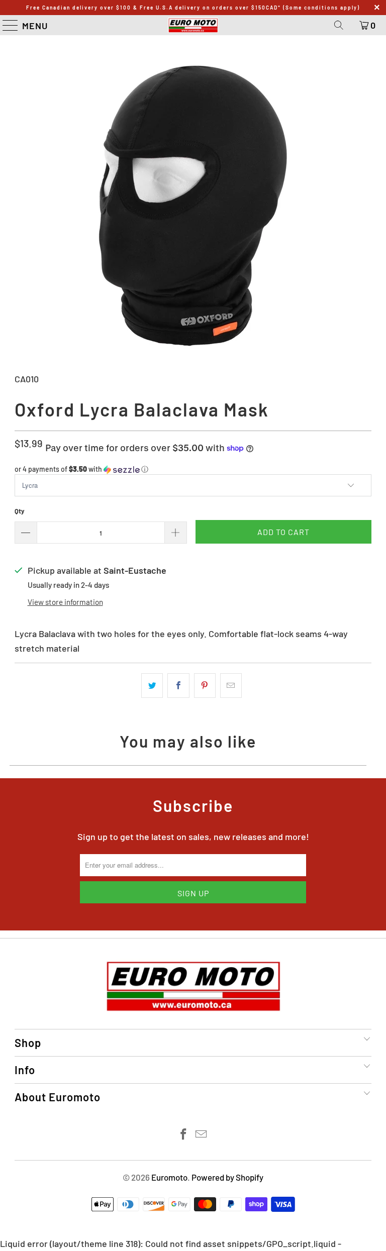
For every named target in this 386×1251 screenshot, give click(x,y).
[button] (193, 469)
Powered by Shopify (227, 1177)
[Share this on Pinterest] (205, 685)
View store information (65, 601)
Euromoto (169, 1177)
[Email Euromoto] (201, 1134)
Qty (20, 511)
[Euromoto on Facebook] (183, 1134)
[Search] (338, 25)
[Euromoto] (193, 25)
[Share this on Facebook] (178, 685)
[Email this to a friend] (231, 685)
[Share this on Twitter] (152, 685)
